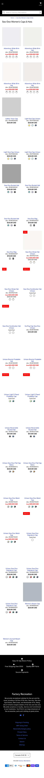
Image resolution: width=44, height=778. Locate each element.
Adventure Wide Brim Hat (11, 49)
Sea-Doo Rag (32, 219)
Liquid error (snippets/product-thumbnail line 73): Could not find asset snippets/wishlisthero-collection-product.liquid (11, 36)
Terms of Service (22, 735)
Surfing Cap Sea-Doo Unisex (32, 327)
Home (12, 17)
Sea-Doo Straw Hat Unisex (32, 253)
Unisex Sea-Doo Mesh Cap (11, 499)
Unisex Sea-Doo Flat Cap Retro (11, 464)
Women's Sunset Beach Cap (11, 640)
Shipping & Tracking (22, 722)
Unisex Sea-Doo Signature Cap (32, 534)
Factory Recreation (24, 761)
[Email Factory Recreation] (20, 715)
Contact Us (22, 738)
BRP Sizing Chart (22, 725)
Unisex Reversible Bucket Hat (11, 429)
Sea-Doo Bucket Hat (11, 185)
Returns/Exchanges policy (22, 729)
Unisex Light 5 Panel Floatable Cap (11, 395)
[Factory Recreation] (22, 4)
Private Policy (22, 732)
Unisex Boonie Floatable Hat (11, 360)
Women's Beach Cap (32, 604)
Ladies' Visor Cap (11, 119)
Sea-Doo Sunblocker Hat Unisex (32, 290)
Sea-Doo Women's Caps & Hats (24, 17)
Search (22, 741)
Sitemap (22, 745)
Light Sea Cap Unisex (32, 119)
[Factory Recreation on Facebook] (23, 715)
